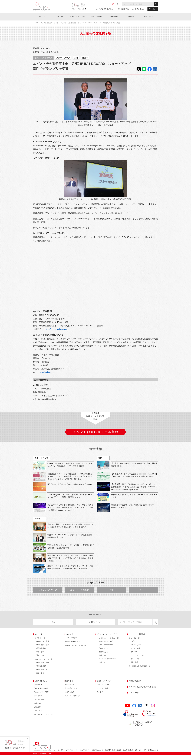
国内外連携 (38, 696)
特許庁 (85, 58)
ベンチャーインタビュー (107, 659)
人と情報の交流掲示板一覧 (49, 23)
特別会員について (71, 688)
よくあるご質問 (58, 750)
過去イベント (41, 655)
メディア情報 (135, 648)
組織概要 (37, 707)
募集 (111, 590)
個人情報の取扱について (151, 750)
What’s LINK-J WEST (41, 692)
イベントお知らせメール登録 (142, 687)
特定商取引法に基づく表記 (113, 750)
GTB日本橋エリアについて (43, 714)
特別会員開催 (41, 648)
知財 (76, 58)
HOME (36, 23)
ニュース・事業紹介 (79, 590)
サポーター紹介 (39, 699)
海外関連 (134, 652)
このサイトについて (71, 750)
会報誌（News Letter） (107, 645)
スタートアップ (63, 58)
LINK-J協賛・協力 (42, 645)
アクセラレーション (138, 655)
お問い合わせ (95, 622)
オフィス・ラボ (102, 688)
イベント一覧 (39, 638)
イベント (143, 590)
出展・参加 (40, 652)
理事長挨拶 (38, 684)
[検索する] (156, 4)
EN (118, 4)
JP (113, 4)
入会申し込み (69, 692)
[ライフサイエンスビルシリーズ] (130, 713)
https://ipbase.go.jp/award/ (56, 329)
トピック (134, 641)
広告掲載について (97, 750)
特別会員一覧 (69, 684)
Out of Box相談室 (71, 638)
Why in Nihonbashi (41, 688)
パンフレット (39, 711)
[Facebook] (134, 706)
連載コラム (103, 655)
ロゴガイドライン (85, 750)
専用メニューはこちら (73, 696)
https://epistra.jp (46, 372)
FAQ (53, 622)
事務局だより (103, 652)
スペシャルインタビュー (107, 641)
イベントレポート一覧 (43, 659)
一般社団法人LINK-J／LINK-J (44, 6)
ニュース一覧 (134, 638)
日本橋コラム (103, 648)
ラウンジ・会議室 (103, 684)
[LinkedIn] (140, 706)
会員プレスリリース (43, 58)
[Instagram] (153, 706)
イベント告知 (135, 659)
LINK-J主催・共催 (42, 641)
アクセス (100, 692)
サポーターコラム (105, 662)
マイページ (134, 692)
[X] (147, 706)
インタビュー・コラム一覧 (108, 638)
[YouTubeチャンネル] (127, 706)
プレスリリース (136, 645)
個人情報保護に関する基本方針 (132, 750)
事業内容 (37, 703)
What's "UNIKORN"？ (72, 641)
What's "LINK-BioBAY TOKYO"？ (76, 645)
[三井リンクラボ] (149, 713)
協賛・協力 (134, 662)
